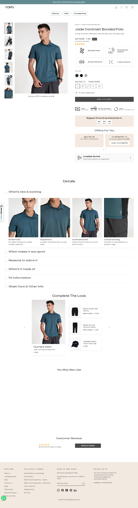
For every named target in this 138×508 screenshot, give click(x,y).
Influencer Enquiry (10, 493)
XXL (99, 86)
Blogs (6, 486)
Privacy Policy (28, 476)
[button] (80, 44)
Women (55, 13)
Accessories (80, 13)
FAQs (6, 480)
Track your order (9, 496)
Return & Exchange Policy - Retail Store (37, 483)
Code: (119, 143)
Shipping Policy (29, 489)
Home (77, 25)
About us (7, 473)
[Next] (109, 327)
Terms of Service (29, 486)
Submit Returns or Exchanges (34, 473)
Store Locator (8, 489)
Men (66, 13)
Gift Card (27, 493)
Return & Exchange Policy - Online (35, 480)
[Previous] (24, 327)
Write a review (88, 445)
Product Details (94, 81)
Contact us (8, 483)
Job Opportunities (10, 476)
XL (93, 86)
